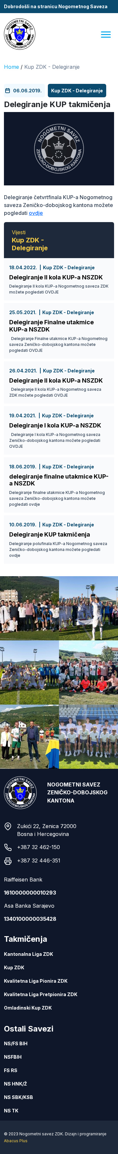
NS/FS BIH (16, 1043)
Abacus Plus (16, 1140)
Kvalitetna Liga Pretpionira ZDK (40, 994)
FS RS (10, 1070)
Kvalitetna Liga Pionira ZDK (36, 981)
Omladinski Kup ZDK (28, 1008)
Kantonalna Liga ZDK (28, 954)
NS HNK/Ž (15, 1084)
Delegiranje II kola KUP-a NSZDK (56, 277)
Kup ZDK (14, 967)
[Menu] (105, 34)
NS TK (11, 1110)
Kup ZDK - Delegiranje (52, 67)
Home (11, 67)
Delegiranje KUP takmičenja (49, 534)
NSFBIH (13, 1057)
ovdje (36, 213)
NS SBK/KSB (18, 1097)
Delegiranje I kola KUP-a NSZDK (55, 425)
